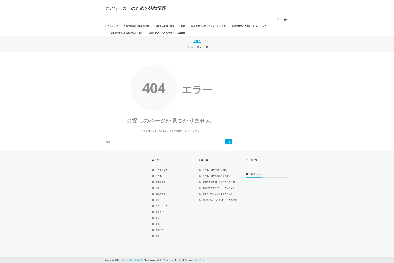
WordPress (199, 260)
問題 (158, 187)
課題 (158, 236)
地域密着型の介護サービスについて (248, 26)
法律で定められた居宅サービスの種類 (167, 32)
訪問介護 (160, 230)
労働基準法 (161, 181)
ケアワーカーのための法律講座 (135, 8)
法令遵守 (160, 211)
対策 (158, 199)
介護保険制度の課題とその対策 (170, 26)
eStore (168, 260)
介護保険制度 (162, 169)
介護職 (159, 175)
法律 (158, 217)
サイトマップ (111, 26)
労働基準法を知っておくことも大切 (208, 26)
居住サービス (162, 205)
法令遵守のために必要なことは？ (127, 32)
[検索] (228, 141)
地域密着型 (161, 193)
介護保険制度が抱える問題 (136, 26)
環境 (158, 224)
